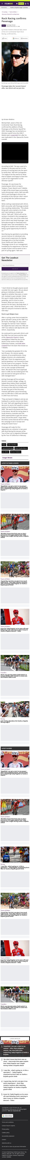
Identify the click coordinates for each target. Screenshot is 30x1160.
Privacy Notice (22, 275)
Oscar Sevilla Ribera (21, 448)
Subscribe (21, 3)
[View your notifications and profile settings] (17, 3)
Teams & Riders (13, 12)
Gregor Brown (12, 25)
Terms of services (21, 273)
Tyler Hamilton (12, 445)
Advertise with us (6, 1143)
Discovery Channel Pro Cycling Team (10, 14)
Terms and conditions (8, 1122)
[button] (28, 3)
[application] (15, 151)
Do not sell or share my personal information (14, 1146)
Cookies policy (5, 1132)
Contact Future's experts (8, 1125)
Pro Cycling (4, 12)
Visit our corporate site (14, 1110)
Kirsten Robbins (15, 452)
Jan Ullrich (5, 452)
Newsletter (25, 38)
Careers (4, 1139)
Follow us (17, 38)
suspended (14, 135)
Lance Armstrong (7, 448)
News (3, 25)
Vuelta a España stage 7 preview (19, 7)
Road (4, 445)
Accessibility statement (8, 1136)
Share (5, 38)
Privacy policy (5, 1129)
